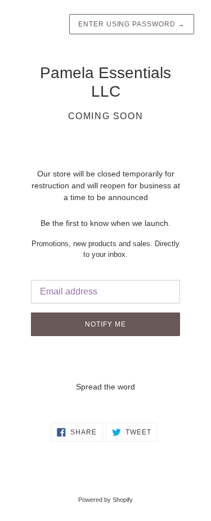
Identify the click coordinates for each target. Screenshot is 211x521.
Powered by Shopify (105, 499)
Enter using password (131, 24)
